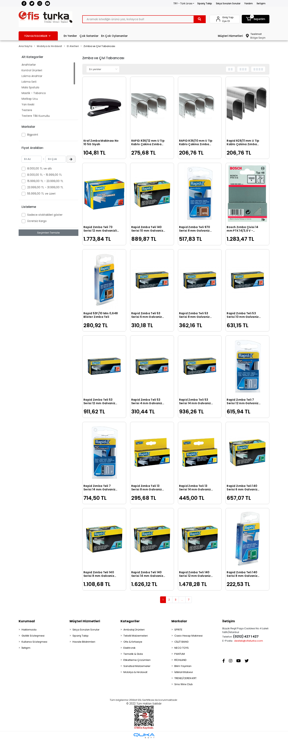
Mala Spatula (30, 87)
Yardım (248, 3)
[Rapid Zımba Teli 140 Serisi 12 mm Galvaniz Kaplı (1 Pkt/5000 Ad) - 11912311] (200, 539)
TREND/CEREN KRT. (185, 678)
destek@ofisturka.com (248, 641)
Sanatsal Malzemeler (136, 666)
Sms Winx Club (183, 684)
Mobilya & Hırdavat (135, 672)
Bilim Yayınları (182, 666)
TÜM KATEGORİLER (35, 36)
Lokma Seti (29, 82)
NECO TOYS (181, 648)
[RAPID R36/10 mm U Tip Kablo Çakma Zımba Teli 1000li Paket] (200, 107)
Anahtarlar (29, 65)
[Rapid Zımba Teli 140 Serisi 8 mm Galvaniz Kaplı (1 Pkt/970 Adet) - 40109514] (247, 539)
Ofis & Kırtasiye (132, 642)
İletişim (261, 3)
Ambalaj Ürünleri (134, 629)
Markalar (179, 621)
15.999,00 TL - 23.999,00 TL (45, 181)
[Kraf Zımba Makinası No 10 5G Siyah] (104, 107)
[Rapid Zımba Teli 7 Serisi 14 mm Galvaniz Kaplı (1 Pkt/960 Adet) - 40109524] (104, 452)
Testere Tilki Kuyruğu (36, 116)
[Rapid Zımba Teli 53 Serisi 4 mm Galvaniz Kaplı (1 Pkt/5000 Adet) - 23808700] (152, 366)
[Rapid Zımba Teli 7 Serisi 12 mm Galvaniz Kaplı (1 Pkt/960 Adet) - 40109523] (247, 366)
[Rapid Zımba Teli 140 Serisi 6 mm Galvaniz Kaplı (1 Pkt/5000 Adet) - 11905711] (247, 452)
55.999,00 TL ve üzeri (41, 194)
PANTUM (179, 654)
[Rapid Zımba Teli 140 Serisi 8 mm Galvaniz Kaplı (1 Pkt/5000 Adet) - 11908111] (104, 539)
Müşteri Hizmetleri (230, 36)
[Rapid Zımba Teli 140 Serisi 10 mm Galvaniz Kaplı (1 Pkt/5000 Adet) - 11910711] (152, 193)
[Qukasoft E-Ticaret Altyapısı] (144, 735)
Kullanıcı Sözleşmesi (34, 642)
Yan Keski (28, 104)
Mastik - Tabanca (34, 93)
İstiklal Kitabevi (183, 672)
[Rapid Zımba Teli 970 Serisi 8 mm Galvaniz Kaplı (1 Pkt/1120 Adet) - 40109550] (200, 193)
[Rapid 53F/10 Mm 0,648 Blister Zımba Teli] (104, 280)
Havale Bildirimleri (83, 642)
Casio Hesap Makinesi (188, 636)
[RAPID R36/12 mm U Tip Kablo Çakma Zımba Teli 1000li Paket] (152, 107)
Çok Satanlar (89, 36)
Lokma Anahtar (32, 76)
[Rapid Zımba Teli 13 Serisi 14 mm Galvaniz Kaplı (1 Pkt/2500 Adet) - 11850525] (200, 452)
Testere (27, 110)
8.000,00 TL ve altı (39, 168)
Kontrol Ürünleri (32, 70)
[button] (256, 19)
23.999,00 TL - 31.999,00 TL (45, 187)
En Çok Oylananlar (114, 36)
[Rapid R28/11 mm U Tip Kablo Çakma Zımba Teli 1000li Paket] (247, 107)
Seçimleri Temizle (48, 233)
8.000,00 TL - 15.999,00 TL (44, 175)
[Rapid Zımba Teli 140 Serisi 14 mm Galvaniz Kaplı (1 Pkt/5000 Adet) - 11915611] (152, 539)
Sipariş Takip (204, 3)
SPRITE (178, 629)
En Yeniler (70, 36)
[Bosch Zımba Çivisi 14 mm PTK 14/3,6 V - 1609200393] (247, 193)
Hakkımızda (29, 629)
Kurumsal (27, 621)
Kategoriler (130, 621)
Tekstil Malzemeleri (135, 636)
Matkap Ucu (30, 99)
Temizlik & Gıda (133, 654)
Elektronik (129, 648)
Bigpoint (32, 135)
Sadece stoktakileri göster (44, 215)
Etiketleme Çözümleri (136, 660)
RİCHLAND (180, 660)
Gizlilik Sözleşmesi (33, 636)
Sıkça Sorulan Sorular (228, 3)
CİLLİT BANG (181, 642)
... (182, 599)
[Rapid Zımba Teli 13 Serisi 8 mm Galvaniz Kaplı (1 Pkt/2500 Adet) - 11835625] (152, 452)
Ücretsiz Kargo (37, 221)
